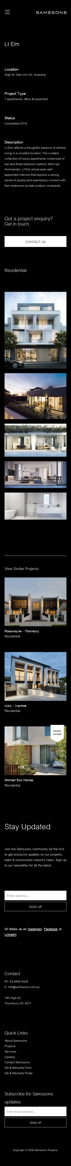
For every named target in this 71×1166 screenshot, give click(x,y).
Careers (10, 1056)
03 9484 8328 (19, 981)
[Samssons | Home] (51, 14)
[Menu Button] (7, 12)
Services (10, 1051)
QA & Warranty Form (18, 1067)
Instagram (35, 928)
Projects (10, 1045)
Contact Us (35, 241)
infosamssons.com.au (24, 986)
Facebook (51, 928)
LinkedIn (10, 934)
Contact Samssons (17, 1061)
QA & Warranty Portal (19, 1072)
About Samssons (16, 1040)
